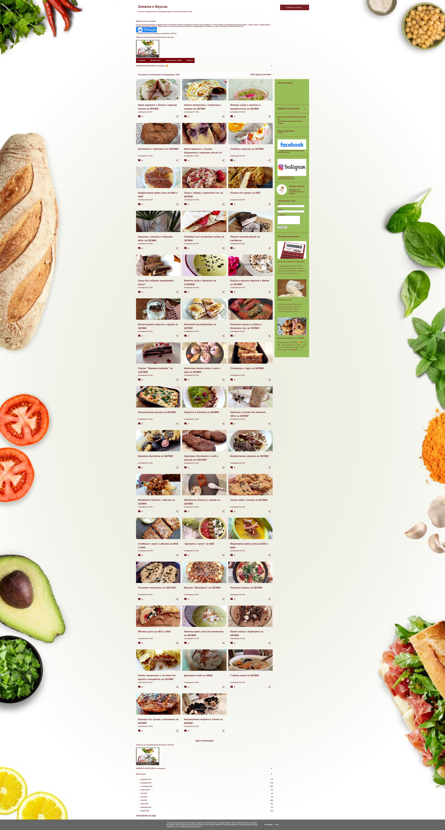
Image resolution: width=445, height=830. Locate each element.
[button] (177, 116)
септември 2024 (146, 786)
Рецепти (190, 60)
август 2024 (145, 790)
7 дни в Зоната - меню (174, 60)
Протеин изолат (284, 300)
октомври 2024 (146, 783)
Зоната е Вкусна (152, 6)
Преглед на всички (260, 75)
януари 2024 (145, 811)
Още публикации (204, 741)
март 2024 (144, 804)
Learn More (268, 824)
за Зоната (141, 60)
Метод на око (155, 60)
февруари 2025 (146, 779)
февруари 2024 (146, 807)
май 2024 (144, 800)
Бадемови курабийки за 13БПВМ (290, 338)
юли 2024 (144, 793)
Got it (277, 824)
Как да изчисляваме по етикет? (290, 261)
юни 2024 (144, 797)
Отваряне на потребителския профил (296, 191)
